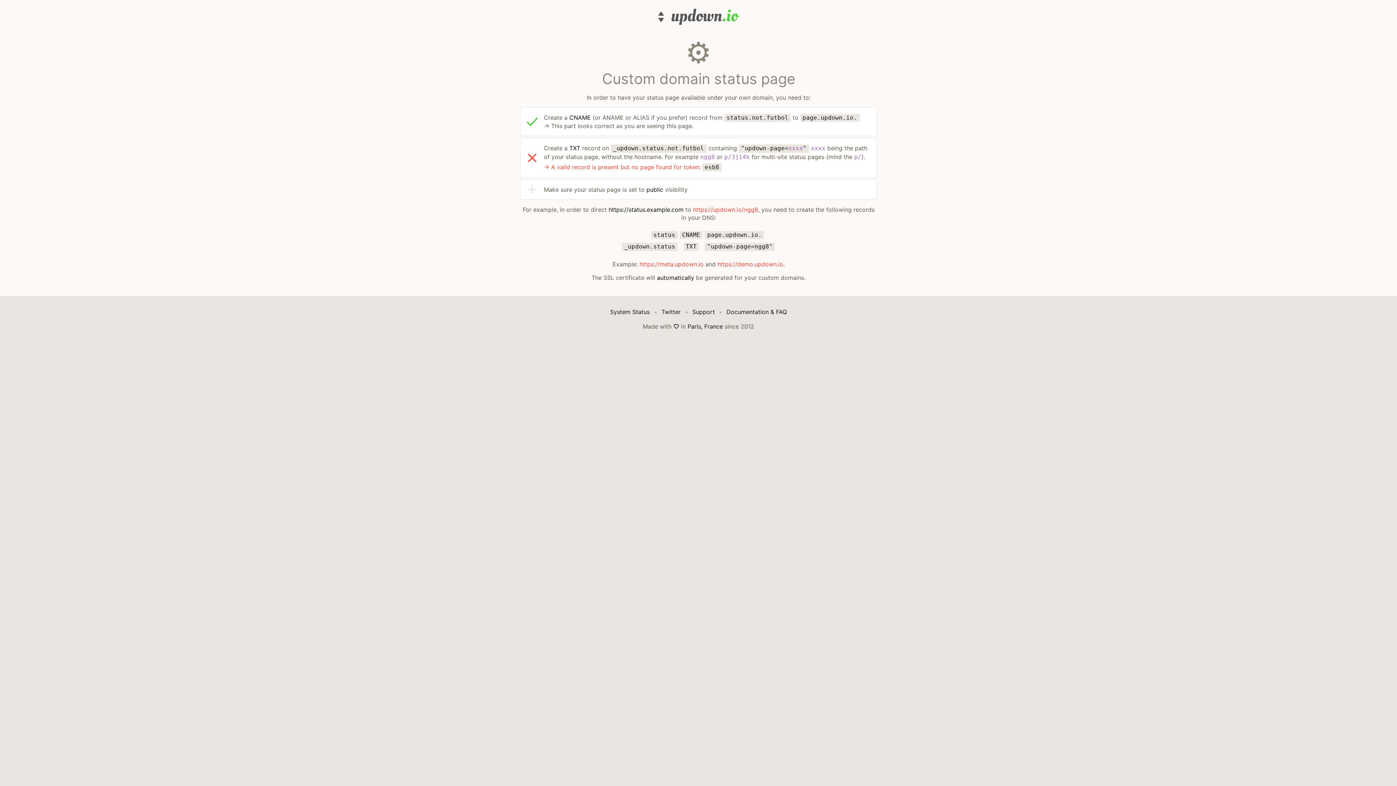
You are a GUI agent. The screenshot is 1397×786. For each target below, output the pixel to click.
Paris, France (705, 326)
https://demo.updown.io (750, 264)
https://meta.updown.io (672, 264)
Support (703, 311)
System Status (630, 311)
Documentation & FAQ (757, 311)
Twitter (671, 311)
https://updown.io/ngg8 (725, 209)
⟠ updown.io (699, 17)
